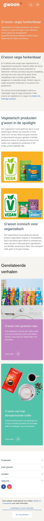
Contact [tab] (4, 474)
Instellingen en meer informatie (22, 508)
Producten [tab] (6, 460)
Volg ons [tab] (5, 481)
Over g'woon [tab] (7, 467)
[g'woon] (14, 5)
